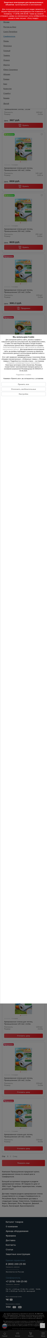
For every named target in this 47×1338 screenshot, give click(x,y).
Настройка (23, 394)
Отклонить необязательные (23, 389)
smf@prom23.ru (39, 16)
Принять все (23, 384)
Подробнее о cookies (23, 375)
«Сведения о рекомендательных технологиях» (23, 363)
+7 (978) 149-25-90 (20, 14)
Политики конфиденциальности (14, 347)
